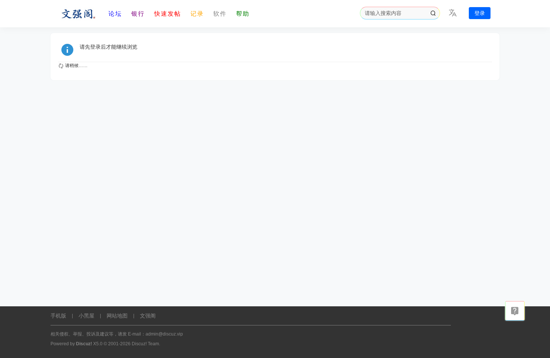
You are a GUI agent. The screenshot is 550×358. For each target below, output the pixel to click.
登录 (479, 13)
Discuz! (84, 343)
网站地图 (117, 316)
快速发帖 (167, 13)
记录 (197, 13)
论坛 (115, 13)
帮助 (243, 13)
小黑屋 (86, 316)
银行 (138, 13)
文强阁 (148, 316)
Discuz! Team (145, 343)
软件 (220, 13)
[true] (433, 13)
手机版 (58, 316)
